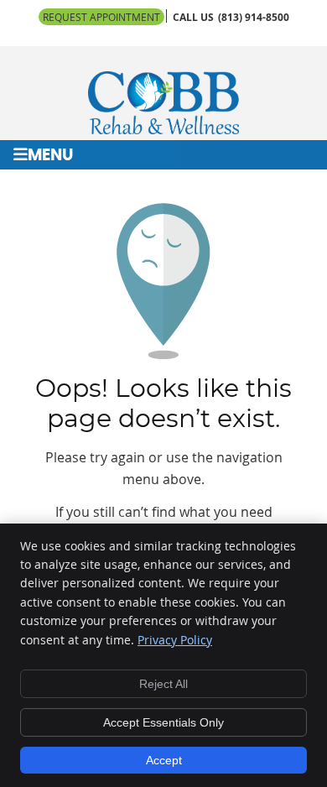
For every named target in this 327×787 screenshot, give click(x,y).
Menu (50, 156)
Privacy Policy (175, 640)
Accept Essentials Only (163, 722)
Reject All (163, 684)
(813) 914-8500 (253, 17)
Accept (164, 760)
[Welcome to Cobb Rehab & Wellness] (163, 129)
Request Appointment (101, 16)
